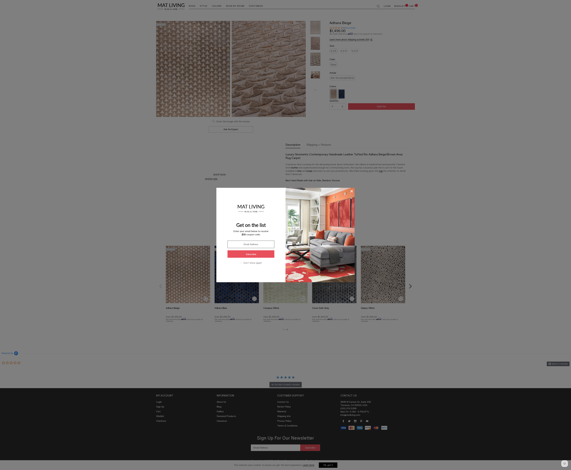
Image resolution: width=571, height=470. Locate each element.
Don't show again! (252, 263)
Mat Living (251, 208)
